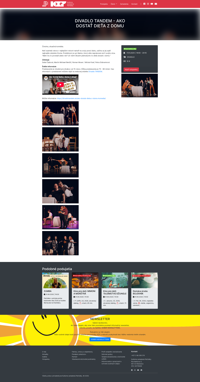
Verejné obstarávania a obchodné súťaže (113, 358)
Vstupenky (46, 359)
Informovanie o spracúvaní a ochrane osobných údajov (111, 363)
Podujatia (104, 4)
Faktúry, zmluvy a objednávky (82, 352)
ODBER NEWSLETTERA (100, 339)
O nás (44, 352)
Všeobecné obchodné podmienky (84, 359)
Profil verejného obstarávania (112, 352)
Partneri (74, 357)
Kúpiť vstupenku (131, 69)
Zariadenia (124, 4)
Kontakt (134, 4)
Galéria (44, 357)
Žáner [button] (113, 4)
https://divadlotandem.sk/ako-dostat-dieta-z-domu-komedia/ (81, 98)
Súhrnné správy (107, 354)
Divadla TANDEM (95, 71)
